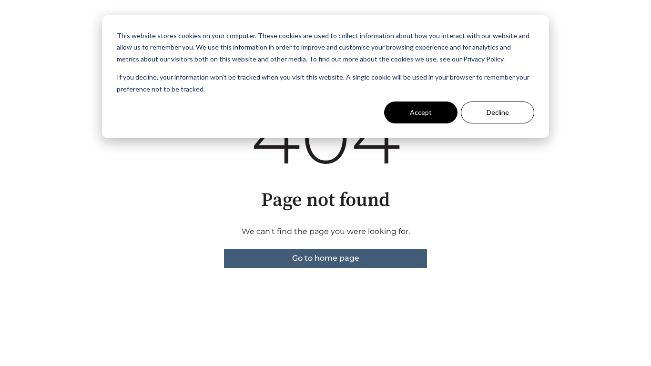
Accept (421, 112)
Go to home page (325, 258)
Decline (498, 112)
